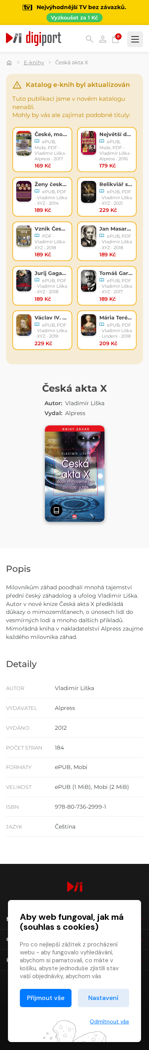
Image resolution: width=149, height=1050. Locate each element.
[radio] (42, 149)
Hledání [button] (89, 39)
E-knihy (34, 62)
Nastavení (103, 998)
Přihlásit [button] (102, 39)
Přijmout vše (45, 998)
